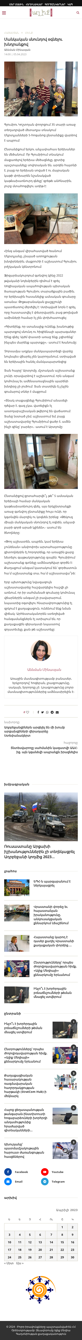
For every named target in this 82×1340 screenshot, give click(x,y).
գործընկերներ (55, 4)
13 (40, 1242)
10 (9, 1242)
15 (62, 1242)
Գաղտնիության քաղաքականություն (41, 1334)
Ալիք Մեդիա (62, 1330)
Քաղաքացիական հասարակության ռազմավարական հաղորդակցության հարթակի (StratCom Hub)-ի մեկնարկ (25, 1085)
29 (62, 1257)
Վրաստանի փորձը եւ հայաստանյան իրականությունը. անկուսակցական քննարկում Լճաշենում (51, 915)
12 (30, 1242)
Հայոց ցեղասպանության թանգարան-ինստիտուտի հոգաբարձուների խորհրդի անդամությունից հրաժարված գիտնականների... (25, 1120)
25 (19, 1257)
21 (51, 1250)
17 (9, 1250)
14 (51, 1242)
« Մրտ (9, 1263)
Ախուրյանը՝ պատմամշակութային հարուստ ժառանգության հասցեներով (24, 1150)
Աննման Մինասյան (17, 49)
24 (9, 1257)
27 (40, 1257)
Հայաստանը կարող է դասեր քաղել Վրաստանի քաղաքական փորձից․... (54, 941)
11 (19, 1242)
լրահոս (10, 871)
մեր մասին (16, 4)
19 (30, 1250)
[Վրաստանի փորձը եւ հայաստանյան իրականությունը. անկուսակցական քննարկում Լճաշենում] (16, 913)
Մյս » (20, 1263)
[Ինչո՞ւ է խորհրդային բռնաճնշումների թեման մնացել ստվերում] (16, 994)
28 (51, 1257)
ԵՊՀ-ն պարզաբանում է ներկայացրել (52, 883)
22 (62, 1250)
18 (19, 1250)
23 (72, 1250)
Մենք (29, 32)
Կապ (70, 4)
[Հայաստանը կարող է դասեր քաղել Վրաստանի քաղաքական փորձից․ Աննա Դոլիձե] (16, 943)
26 (30, 1257)
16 (72, 1242)
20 (40, 1250)
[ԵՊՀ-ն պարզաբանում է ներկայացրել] (16, 887)
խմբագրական (16, 784)
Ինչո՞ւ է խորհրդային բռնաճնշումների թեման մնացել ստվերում (53, 992)
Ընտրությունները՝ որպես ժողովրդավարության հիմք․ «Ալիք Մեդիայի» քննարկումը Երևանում (55, 968)
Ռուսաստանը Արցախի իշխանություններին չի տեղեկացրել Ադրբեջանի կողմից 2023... (39, 851)
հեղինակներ (34, 4)
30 (72, 1257)
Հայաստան (11, 32)
